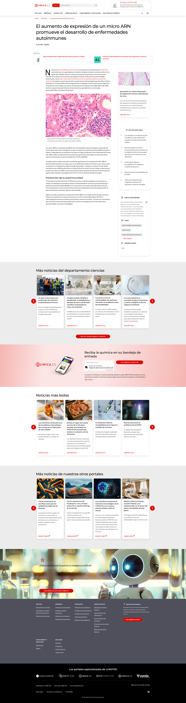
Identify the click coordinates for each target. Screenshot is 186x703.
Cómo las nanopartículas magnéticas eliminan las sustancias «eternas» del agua (135, 182)
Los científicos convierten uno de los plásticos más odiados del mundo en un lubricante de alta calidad (136, 138)
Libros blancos (60, 649)
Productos (58, 646)
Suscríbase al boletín (129, 362)
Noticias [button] (38, 13)
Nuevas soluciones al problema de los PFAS (136, 173)
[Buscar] (96, 5)
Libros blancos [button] (71, 13)
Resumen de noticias (43, 616)
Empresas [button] (47, 13)
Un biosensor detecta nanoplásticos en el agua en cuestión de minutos (134, 164)
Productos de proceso (82, 614)
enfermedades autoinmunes (67, 70)
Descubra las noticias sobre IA (56, 591)
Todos (55, 5)
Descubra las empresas (63, 607)
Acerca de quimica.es (76, 686)
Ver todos (127, 238)
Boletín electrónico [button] (111, 13)
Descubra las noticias (43, 607)
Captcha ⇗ (110, 369)
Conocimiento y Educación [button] (90, 13)
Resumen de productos (82, 620)
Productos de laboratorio (83, 611)
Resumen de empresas (62, 619)
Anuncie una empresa (62, 616)
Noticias (58, 643)
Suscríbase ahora (133, 620)
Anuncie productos (81, 617)
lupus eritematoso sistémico (68, 79)
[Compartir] (142, 13)
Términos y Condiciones (54, 692)
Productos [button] (58, 13)
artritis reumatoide (85, 79)
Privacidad (69, 692)
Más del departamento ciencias (93, 336)
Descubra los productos (82, 607)
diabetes (95, 79)
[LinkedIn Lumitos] (148, 692)
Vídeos (38, 648)
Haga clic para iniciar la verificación (101, 368)
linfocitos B (104, 70)
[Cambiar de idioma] (147, 13)
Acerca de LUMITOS (60, 686)
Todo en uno (59, 652)
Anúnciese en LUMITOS (43, 686)
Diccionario (39, 645)
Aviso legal (39, 692)
